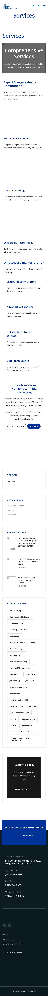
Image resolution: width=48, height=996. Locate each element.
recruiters (33, 706)
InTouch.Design (29, 991)
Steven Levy (27, 725)
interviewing (15, 674)
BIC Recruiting (15, 610)
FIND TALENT (13, 885)
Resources (11, 514)
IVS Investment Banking (12, 944)
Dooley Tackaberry (17, 642)
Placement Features (15, 505)
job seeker (29, 681)
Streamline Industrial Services (22, 732)
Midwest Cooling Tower (19, 687)
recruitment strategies (19, 713)
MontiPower (15, 693)
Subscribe (28, 835)
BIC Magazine (8, 939)
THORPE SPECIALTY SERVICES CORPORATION (21, 739)
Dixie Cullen (14, 636)
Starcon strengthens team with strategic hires (29, 561)
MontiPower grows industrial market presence (27, 580)
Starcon (13, 725)
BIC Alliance (7, 934)
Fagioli (33, 642)
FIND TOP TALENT (23, 789)
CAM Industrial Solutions (20, 617)
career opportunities (18, 630)
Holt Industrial (16, 655)
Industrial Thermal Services (21, 668)
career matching (16, 623)
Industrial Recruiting (18, 662)
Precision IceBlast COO (19, 700)
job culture (30, 674)
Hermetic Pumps (16, 649)
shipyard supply (28, 719)
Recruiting (11, 510)
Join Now (34, 426)
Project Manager (16, 706)
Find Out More (17, 426)
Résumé (13, 719)
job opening (15, 681)
